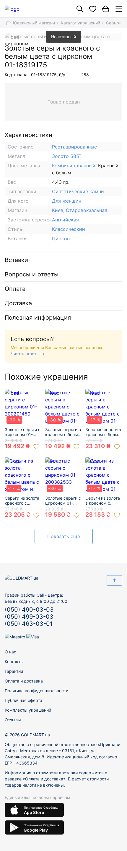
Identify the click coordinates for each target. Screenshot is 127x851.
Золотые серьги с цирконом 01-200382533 (63, 501)
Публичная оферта (23, 700)
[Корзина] (105, 9)
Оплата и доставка (24, 680)
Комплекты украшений (28, 710)
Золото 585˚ (66, 156)
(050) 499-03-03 (29, 616)
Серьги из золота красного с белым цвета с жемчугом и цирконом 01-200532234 (22, 501)
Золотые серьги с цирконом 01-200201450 (22, 432)
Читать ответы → (28, 353)
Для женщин (66, 201)
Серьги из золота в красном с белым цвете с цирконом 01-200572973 (102, 501)
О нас (10, 651)
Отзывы (13, 719)
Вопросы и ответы (31, 274)
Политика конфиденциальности (36, 690)
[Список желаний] (92, 9)
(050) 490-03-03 (29, 609)
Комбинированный (73, 165)
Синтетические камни (78, 191)
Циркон (61, 238)
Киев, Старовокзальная (79, 210)
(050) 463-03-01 (29, 623)
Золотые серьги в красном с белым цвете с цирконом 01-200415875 (103, 432)
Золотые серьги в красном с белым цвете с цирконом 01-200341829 (63, 432)
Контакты (14, 661)
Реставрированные (74, 147)
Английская (65, 220)
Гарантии (14, 671)
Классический (68, 229)
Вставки (16, 259)
